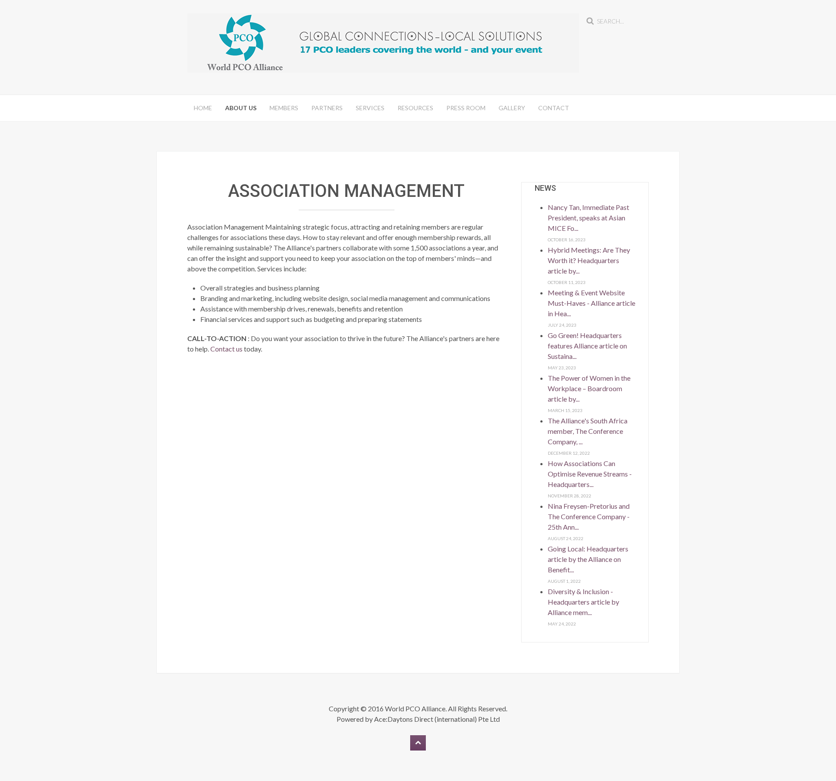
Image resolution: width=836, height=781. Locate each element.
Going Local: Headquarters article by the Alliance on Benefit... (588, 559)
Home (203, 108)
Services (370, 108)
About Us (240, 108)
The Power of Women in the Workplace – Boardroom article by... (589, 388)
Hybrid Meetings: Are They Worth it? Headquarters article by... (589, 260)
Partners (327, 108)
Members (284, 108)
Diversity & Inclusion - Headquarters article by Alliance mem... (583, 601)
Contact (553, 108)
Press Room (465, 108)
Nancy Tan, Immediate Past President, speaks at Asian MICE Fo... (588, 217)
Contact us (226, 349)
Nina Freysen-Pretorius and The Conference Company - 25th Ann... (589, 516)
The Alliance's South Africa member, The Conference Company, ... (587, 431)
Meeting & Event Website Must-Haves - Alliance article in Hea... (591, 303)
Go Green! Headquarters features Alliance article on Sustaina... (587, 345)
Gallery (512, 108)
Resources (415, 108)
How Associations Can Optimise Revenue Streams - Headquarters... (590, 473)
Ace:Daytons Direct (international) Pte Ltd (437, 719)
